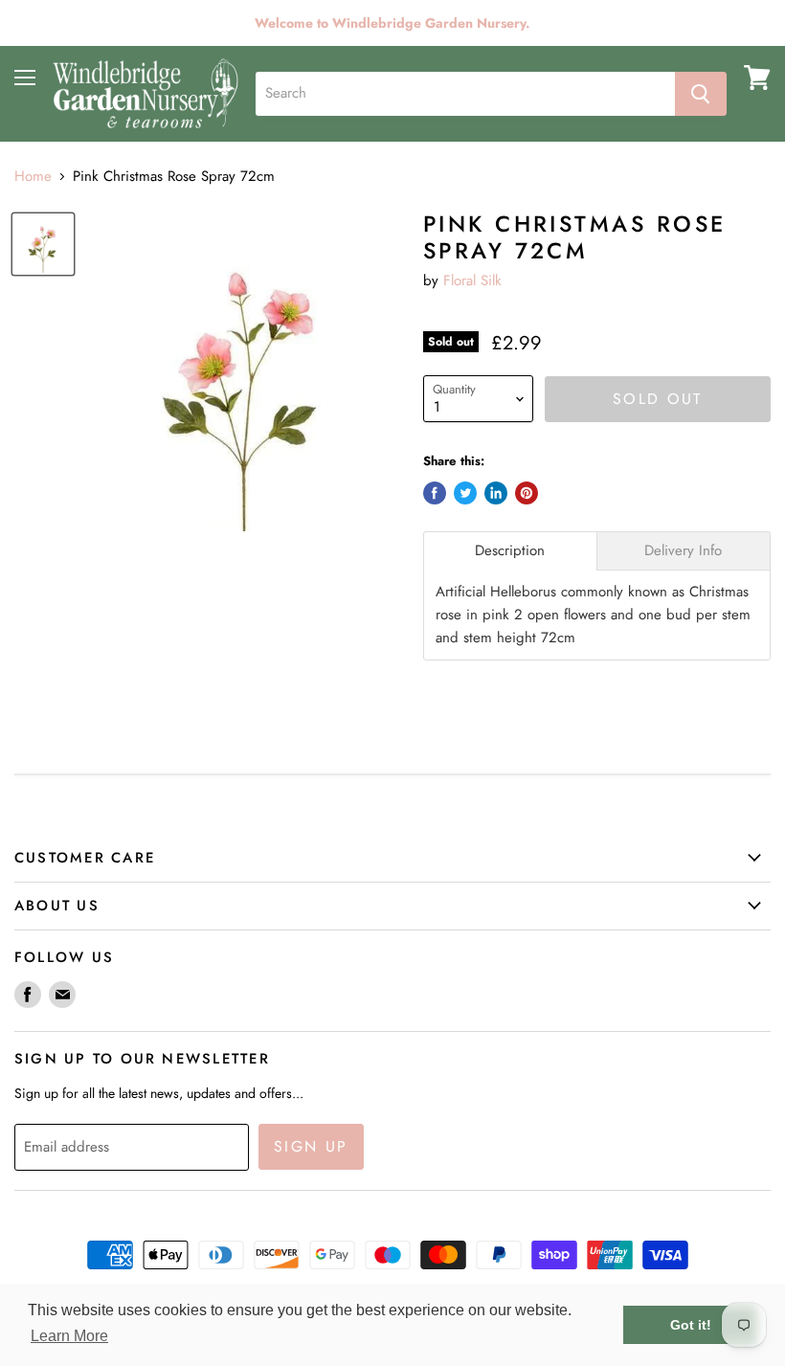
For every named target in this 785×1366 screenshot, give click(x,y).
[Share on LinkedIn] (495, 492)
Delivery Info (683, 551)
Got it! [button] (690, 1324)
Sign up (311, 1146)
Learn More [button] (69, 1336)
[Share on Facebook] (434, 492)
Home (33, 176)
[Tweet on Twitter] (465, 492)
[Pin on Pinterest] (526, 492)
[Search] (701, 94)
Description (510, 551)
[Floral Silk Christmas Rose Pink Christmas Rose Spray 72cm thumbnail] (43, 244)
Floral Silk (472, 280)
